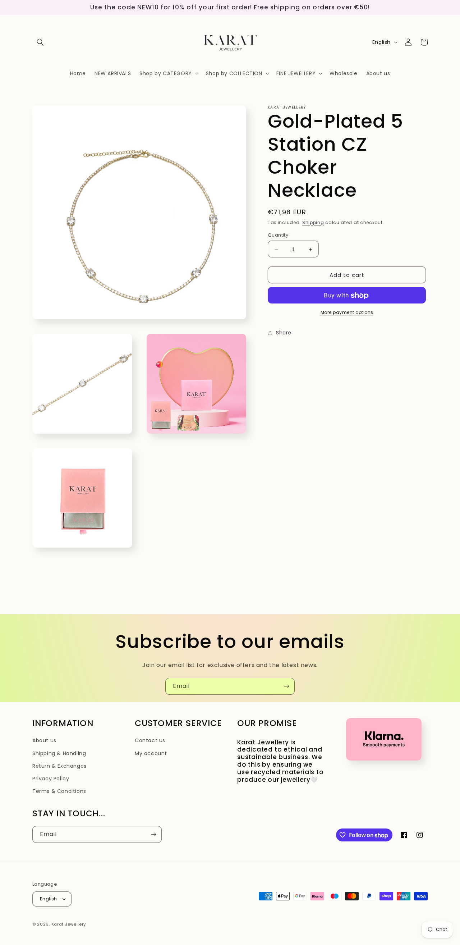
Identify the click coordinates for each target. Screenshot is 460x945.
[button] (40, 42)
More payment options (347, 313)
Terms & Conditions (59, 791)
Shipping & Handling (59, 753)
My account (151, 753)
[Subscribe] (286, 686)
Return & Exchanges (59, 766)
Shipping (313, 222)
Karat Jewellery (68, 924)
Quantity (278, 235)
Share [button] (283, 333)
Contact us (150, 740)
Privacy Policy (50, 778)
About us (44, 740)
